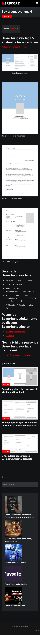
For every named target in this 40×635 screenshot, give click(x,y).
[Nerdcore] (11, 3)
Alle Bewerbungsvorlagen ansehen (20, 355)
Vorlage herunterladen (10, 47)
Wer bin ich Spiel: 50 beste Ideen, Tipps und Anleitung (18, 540)
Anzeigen (14, 28)
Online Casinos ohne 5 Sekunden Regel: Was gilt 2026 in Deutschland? (19, 516)
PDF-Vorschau (25, 47)
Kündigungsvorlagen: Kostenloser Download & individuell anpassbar (19, 424)
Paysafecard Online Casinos (16, 584)
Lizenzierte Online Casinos (15, 563)
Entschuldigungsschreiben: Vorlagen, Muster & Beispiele (17, 457)
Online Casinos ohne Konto (15, 606)
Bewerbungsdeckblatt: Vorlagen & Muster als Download (19, 391)
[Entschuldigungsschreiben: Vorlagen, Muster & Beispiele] (20, 443)
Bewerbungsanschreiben (15, 332)
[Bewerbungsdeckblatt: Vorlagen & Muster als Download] (20, 376)
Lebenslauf (10, 336)
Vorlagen (6, 16)
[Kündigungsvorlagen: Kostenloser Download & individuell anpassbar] (20, 410)
